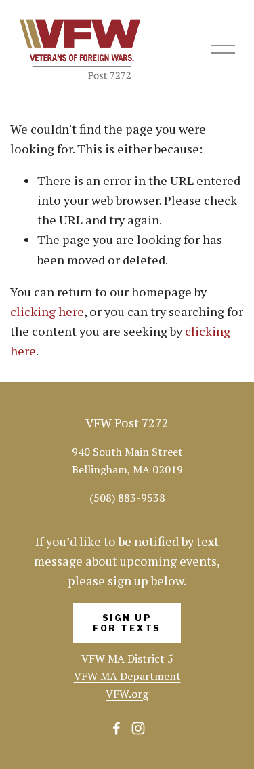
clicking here (47, 311)
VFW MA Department (127, 676)
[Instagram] (138, 728)
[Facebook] (116, 728)
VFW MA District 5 (127, 658)
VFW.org (127, 693)
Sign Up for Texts (127, 623)
